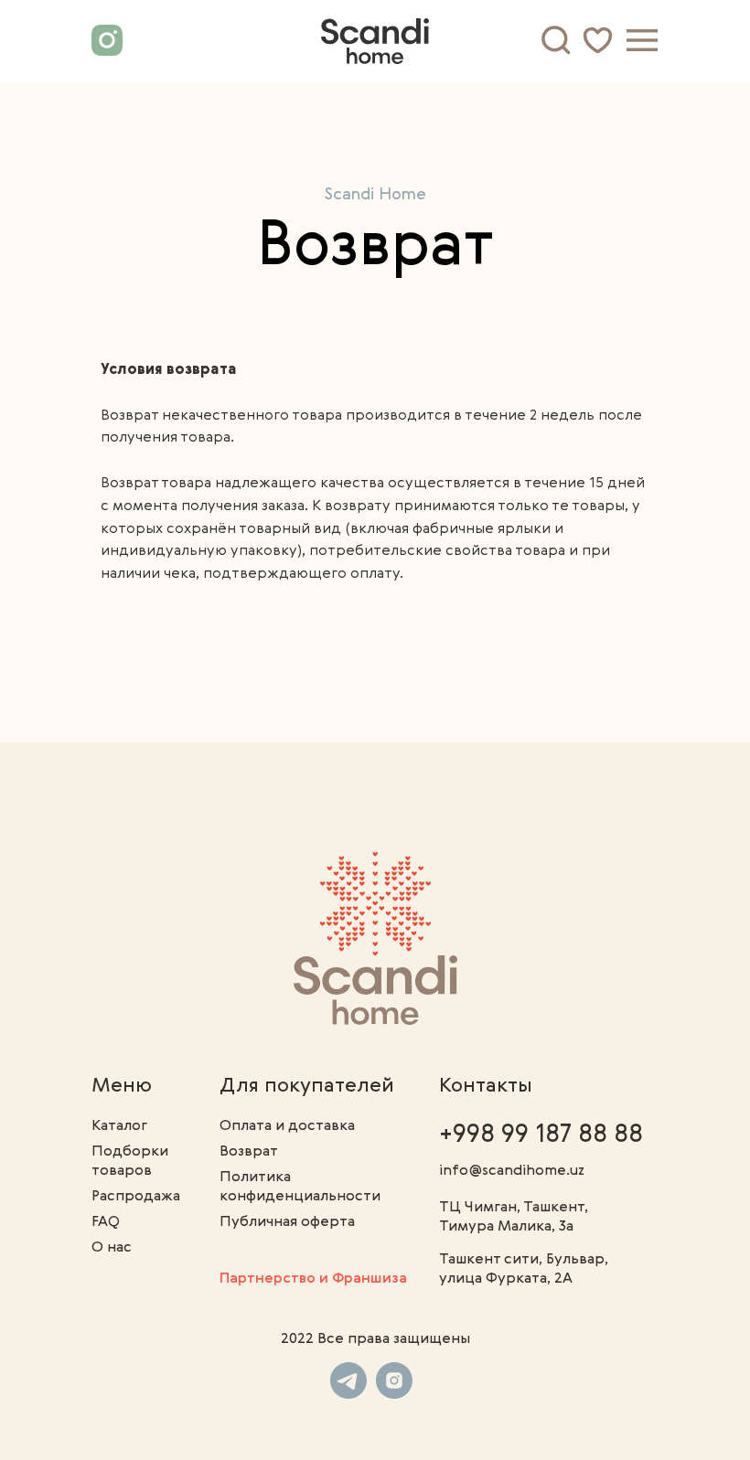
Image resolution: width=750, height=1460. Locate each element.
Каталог (119, 1126)
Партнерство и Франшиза (313, 1279)
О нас (111, 1248)
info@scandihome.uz (511, 1171)
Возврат (249, 1152)
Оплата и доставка (287, 1126)
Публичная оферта (287, 1222)
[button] (642, 40)
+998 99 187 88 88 (541, 1135)
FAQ (105, 1222)
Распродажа (135, 1196)
